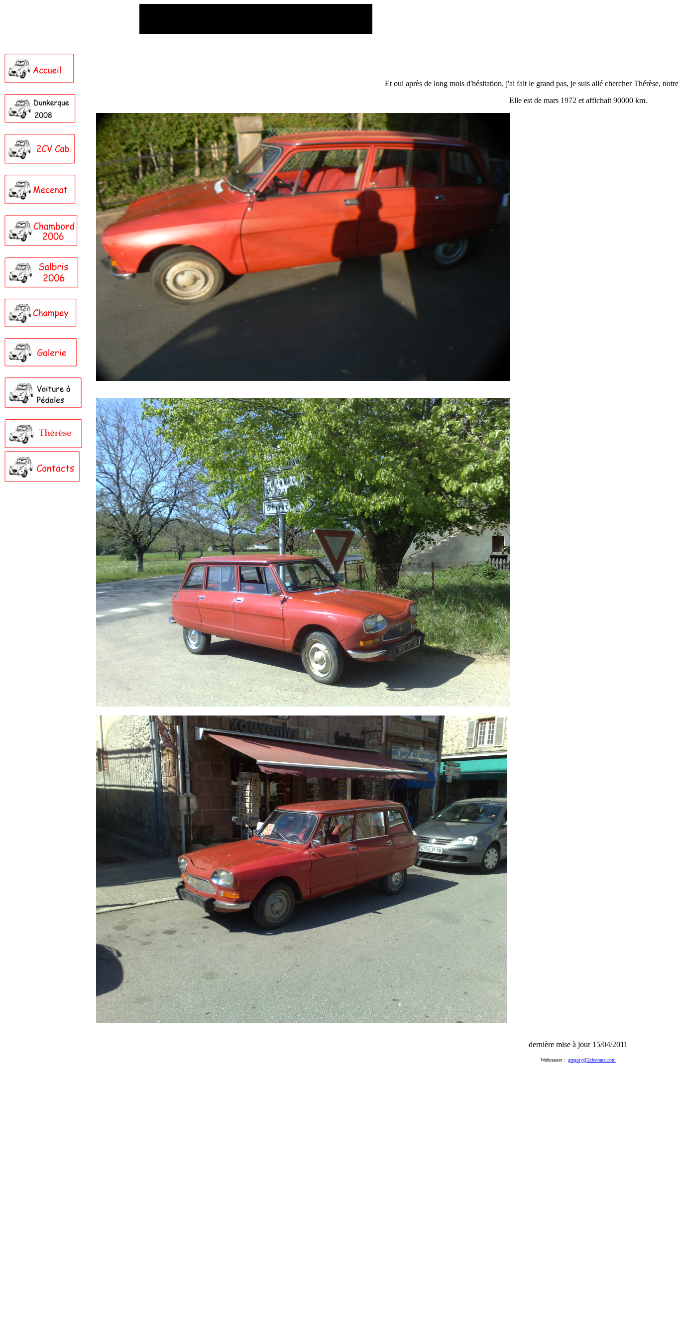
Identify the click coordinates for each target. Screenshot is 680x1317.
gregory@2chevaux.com (592, 1060)
